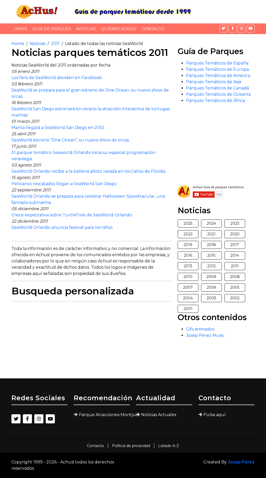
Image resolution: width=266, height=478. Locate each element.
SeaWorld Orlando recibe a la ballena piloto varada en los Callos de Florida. (88, 171)
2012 (211, 266)
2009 (211, 276)
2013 (188, 266)
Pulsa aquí (214, 414)
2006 (211, 287)
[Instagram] (241, 29)
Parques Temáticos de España (217, 63)
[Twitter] (223, 29)
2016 (188, 255)
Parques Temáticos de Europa (217, 69)
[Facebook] (232, 29)
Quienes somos (118, 28)
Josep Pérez (241, 462)
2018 (211, 244)
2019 (188, 244)
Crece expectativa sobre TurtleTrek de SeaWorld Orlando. (72, 214)
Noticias (86, 28)
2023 (234, 223)
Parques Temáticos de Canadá (217, 88)
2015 (211, 255)
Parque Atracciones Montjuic (104, 414)
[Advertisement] (91, 342)
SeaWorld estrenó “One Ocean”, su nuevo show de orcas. (70, 140)
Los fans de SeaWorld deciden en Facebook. (57, 77)
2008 (235, 276)
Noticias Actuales (158, 414)
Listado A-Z (168, 445)
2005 (234, 287)
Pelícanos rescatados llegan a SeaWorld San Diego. (64, 183)
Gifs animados (200, 329)
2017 (234, 244)
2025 (188, 223)
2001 (188, 308)
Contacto (153, 28)
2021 (211, 234)
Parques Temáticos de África (215, 100)
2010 (188, 276)
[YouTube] (251, 29)
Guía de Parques (51, 28)
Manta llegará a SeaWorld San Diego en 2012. (58, 127)
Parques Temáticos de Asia (213, 81)
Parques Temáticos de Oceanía (218, 94)
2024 (211, 223)
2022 (188, 234)
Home (20, 28)
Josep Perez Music (205, 335)
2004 (188, 298)
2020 (235, 234)
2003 (211, 298)
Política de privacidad (131, 445)
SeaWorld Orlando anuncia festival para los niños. (62, 227)
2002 (235, 298)
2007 (188, 287)
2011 (55, 43)
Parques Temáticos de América (218, 75)
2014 (234, 255)
